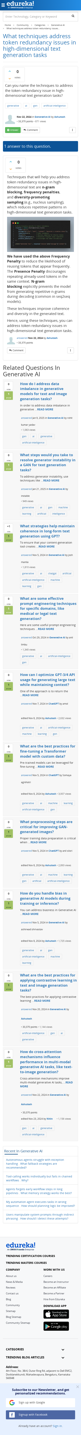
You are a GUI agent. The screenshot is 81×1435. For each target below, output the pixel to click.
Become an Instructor (56, 1282)
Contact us (12, 1293)
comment (32, 130)
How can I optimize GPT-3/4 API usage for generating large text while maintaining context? (47, 679)
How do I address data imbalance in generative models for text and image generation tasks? (43, 391)
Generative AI (43, 117)
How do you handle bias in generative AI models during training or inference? (45, 898)
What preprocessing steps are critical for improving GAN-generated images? (46, 826)
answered (22, 338)
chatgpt (52, 573)
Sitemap (11, 1311)
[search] (73, 16)
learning (26, 513)
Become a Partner (53, 1293)
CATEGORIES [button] (15, 1349)
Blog (8, 1299)
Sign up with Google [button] (31, 1402)
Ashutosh (59, 117)
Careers (47, 1276)
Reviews (10, 1287)
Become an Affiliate (54, 1287)
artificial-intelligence (54, 105)
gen (35, 105)
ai (26, 105)
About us (11, 1276)
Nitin (50, 1118)
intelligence (58, 513)
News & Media (14, 1282)
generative (13, 105)
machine (63, 507)
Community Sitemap (18, 1323)
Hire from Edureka (54, 1299)
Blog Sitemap (13, 1317)
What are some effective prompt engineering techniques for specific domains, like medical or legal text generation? (48, 608)
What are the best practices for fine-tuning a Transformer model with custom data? (47, 751)
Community (13, 1305)
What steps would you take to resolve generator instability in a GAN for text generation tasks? (47, 462)
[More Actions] (72, 130)
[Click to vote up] (9, 71)
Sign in (57, 1426)
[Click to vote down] (9, 78)
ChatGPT (54, 703)
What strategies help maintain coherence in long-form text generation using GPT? (47, 531)
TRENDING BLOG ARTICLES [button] (25, 1357)
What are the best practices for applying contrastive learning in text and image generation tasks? (48, 983)
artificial (41, 513)
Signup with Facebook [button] (32, 1414)
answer (14, 130)
